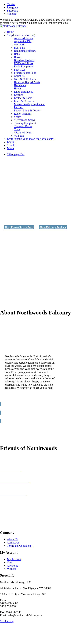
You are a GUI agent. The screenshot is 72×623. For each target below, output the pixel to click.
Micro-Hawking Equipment (29, 104)
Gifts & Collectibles (25, 79)
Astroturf (19, 44)
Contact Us (13, 542)
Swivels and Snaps (24, 119)
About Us (12, 539)
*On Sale (19, 135)
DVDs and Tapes (23, 63)
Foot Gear (19, 69)
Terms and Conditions (19, 545)
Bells (17, 53)
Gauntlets (19, 75)
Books (17, 57)
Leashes (18, 94)
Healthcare (20, 85)
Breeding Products (24, 60)
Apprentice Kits (22, 41)
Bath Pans (19, 47)
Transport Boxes (23, 126)
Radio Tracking (22, 113)
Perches (18, 107)
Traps (17, 129)
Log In (11, 141)
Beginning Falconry (25, 50)
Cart (9, 562)
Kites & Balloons (23, 91)
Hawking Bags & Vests (27, 82)
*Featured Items (23, 132)
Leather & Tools (23, 97)
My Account (14, 559)
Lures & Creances (24, 101)
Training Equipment (25, 123)
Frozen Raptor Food (25, 72)
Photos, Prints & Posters (27, 110)
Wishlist (11, 568)
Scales (17, 116)
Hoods (17, 88)
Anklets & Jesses (23, 38)
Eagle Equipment (23, 66)
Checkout (12, 565)
